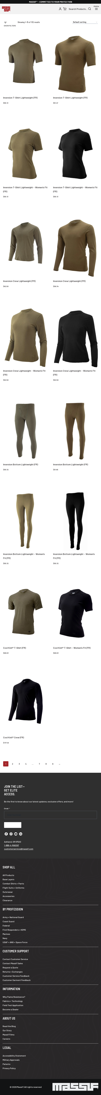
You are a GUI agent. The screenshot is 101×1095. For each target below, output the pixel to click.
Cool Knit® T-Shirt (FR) (14, 647)
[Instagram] (11, 834)
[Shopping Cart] (64, 8)
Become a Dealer (11, 1009)
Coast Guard (8, 921)
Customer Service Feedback (16, 976)
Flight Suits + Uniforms (13, 887)
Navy (5, 938)
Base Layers (8, 879)
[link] (75, 65)
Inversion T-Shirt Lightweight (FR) (20, 97)
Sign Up (12, 825)
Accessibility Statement (14, 1055)
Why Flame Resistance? (14, 997)
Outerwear (8, 892)
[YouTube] (16, 834)
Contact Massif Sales (13, 963)
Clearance (7, 900)
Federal (6, 925)
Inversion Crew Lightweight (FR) (19, 281)
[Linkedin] (21, 834)
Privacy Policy (9, 1068)
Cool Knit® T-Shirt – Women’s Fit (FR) (71, 647)
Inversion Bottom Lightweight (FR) (20, 464)
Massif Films (8, 1034)
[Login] (60, 9)
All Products (8, 875)
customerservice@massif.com (18, 849)
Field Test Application (13, 1005)
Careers (6, 1038)
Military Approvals (11, 1060)
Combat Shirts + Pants (13, 883)
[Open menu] (96, 9)
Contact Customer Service (15, 959)
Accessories (8, 896)
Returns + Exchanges (12, 971)
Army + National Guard (13, 917)
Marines (6, 934)
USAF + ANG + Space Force (15, 942)
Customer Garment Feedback (17, 980)
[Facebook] (6, 834)
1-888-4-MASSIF (11, 845)
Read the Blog (9, 1026)
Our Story (7, 1030)
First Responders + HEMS (14, 930)
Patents (6, 1064)
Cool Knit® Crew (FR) (13, 737)
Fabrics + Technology (13, 1001)
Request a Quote (10, 967)
